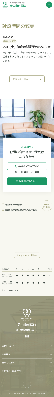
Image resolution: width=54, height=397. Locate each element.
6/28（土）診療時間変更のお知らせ (27, 46)
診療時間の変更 (9, 41)
